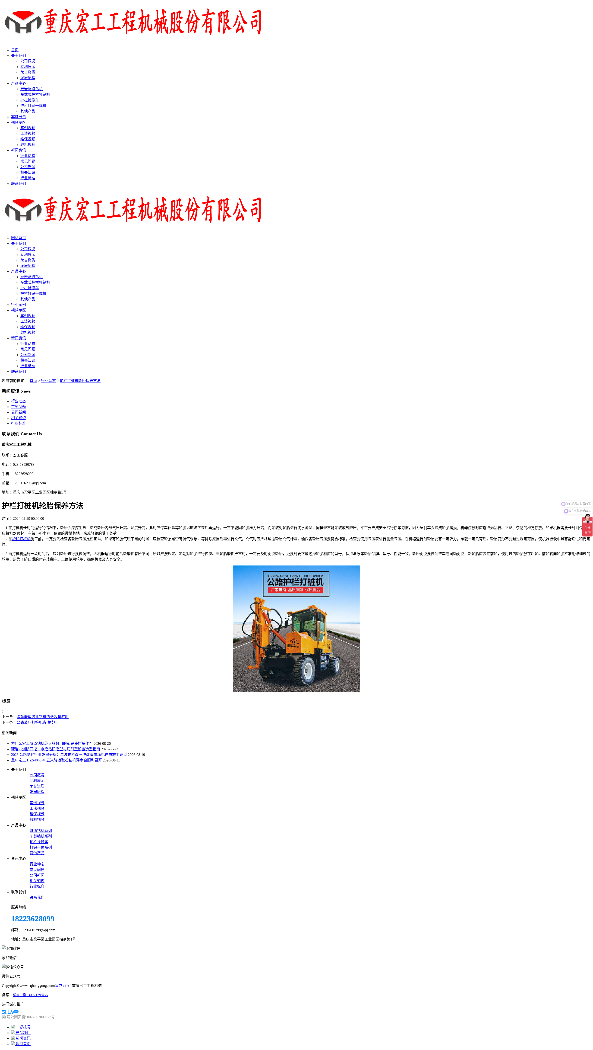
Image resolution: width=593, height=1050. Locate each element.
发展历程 (27, 78)
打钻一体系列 (41, 847)
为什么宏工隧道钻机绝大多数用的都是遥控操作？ (52, 743)
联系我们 (18, 184)
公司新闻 (27, 167)
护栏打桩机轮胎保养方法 (80, 381)
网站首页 (18, 238)
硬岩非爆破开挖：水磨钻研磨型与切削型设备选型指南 (55, 749)
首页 (15, 50)
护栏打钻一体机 (33, 106)
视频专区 (18, 122)
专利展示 (27, 67)
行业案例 (18, 305)
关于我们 (18, 56)
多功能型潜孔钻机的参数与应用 (43, 717)
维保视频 (27, 139)
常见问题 (27, 161)
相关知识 (27, 172)
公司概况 (27, 61)
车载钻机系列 (41, 836)
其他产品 (27, 111)
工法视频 (27, 133)
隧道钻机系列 (41, 831)
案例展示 (18, 117)
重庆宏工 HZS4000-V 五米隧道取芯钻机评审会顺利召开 (56, 760)
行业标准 (27, 178)
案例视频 (27, 128)
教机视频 (27, 145)
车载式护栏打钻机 (35, 94)
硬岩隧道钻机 (31, 89)
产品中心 (18, 83)
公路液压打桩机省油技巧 (37, 722)
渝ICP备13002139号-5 (30, 995)
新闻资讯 (18, 150)
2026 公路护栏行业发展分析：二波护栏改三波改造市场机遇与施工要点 (69, 755)
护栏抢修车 (29, 100)
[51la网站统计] (10, 1013)
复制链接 (62, 986)
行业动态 (27, 156)
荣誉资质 (27, 72)
